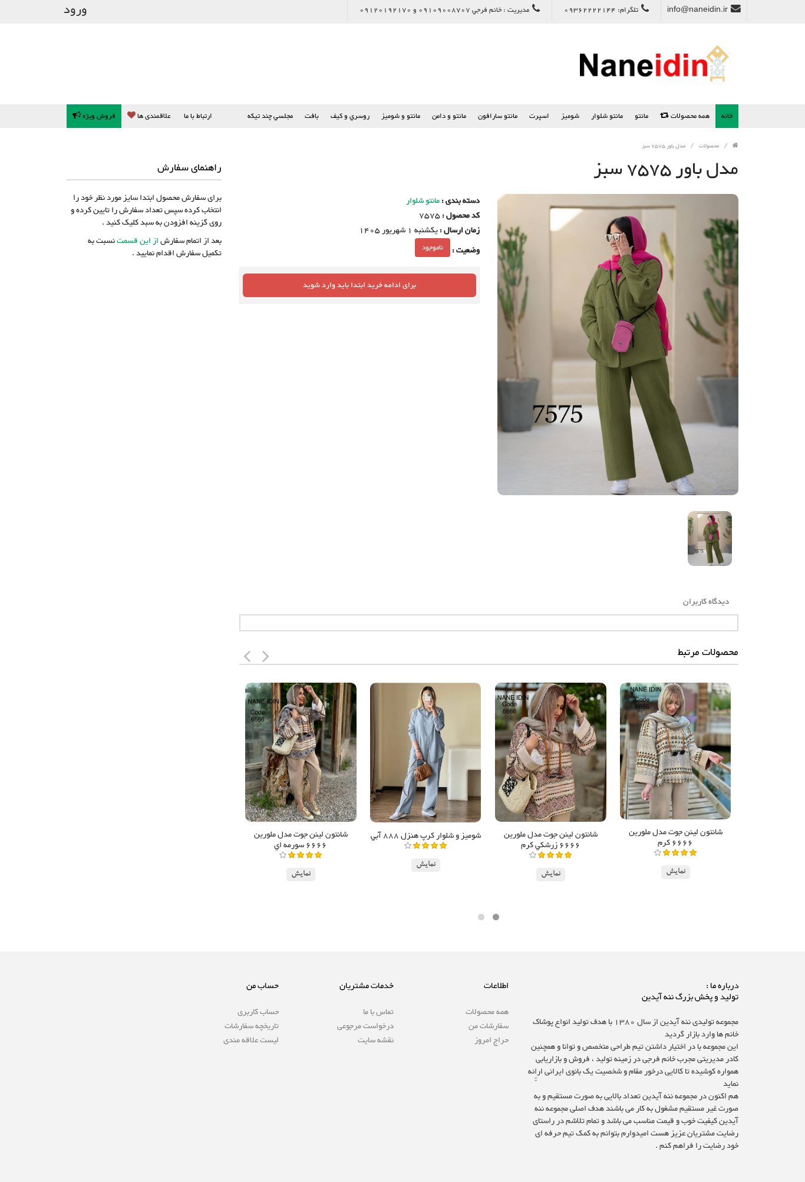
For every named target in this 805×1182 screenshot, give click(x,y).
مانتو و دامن (449, 116)
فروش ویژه (98, 116)
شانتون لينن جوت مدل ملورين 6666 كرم (675, 837)
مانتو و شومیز (400, 116)
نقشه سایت (376, 1040)
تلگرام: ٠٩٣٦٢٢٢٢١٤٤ (601, 10)
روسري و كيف (350, 116)
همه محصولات (689, 116)
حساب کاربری (258, 1012)
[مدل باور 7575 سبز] (709, 539)
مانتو (641, 116)
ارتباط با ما (198, 116)
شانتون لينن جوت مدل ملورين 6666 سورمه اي (301, 840)
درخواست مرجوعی (365, 1026)
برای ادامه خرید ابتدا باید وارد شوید (359, 285)
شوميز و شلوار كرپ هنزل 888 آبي (426, 836)
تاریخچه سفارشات (252, 1026)
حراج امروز (491, 1040)
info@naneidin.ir (697, 10)
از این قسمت (137, 241)
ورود (75, 10)
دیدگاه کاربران (706, 602)
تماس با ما (378, 1012)
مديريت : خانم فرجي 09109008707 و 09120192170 (444, 10)
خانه (727, 116)
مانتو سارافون (497, 116)
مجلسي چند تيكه (270, 116)
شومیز (570, 116)
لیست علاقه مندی (251, 1040)
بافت (312, 116)
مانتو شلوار (607, 116)
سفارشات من (489, 1026)
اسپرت (539, 116)
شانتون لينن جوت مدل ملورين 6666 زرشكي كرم (551, 840)
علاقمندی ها (153, 116)
